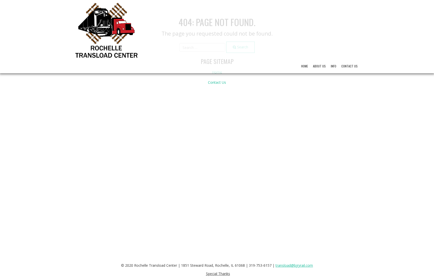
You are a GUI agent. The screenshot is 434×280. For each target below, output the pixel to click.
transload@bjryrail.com (294, 265)
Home (304, 66)
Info (333, 66)
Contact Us (349, 66)
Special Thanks (218, 273)
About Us (319, 66)
